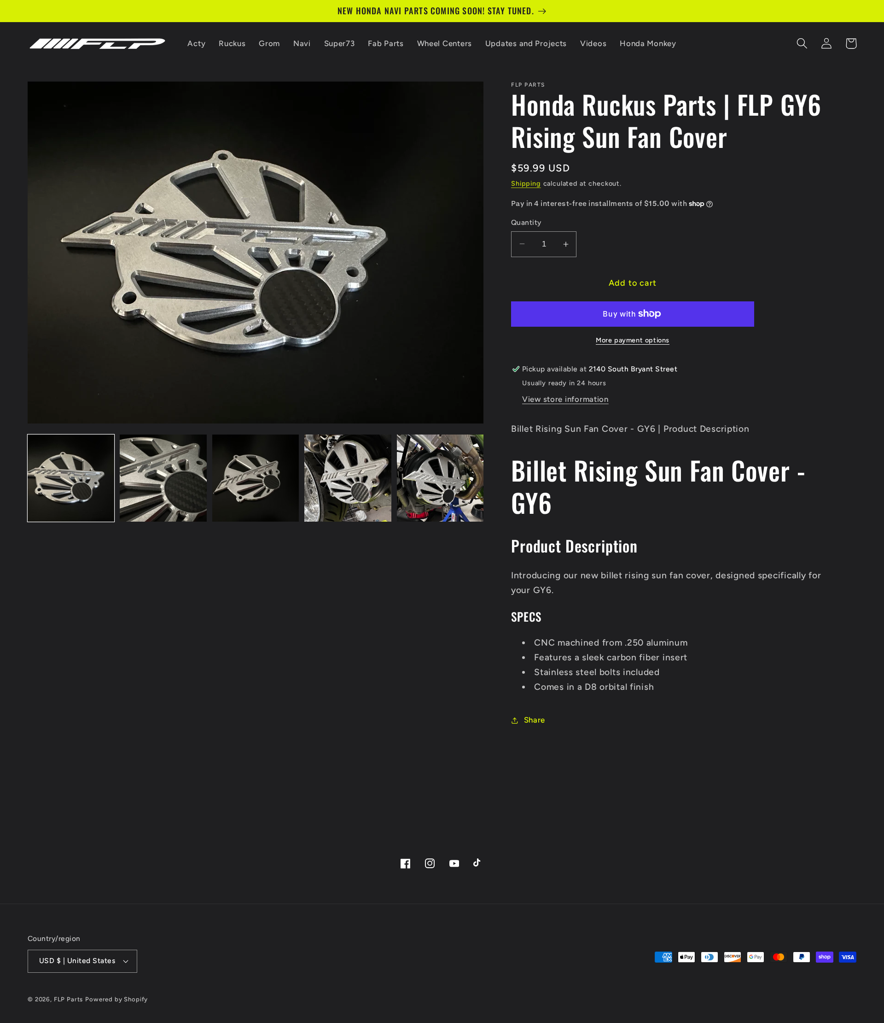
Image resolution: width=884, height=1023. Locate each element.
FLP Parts (68, 999)
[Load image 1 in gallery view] (71, 478)
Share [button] (534, 719)
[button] (802, 43)
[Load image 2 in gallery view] (163, 478)
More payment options (632, 340)
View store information (565, 399)
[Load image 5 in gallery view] (440, 478)
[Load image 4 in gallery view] (347, 478)
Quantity (526, 222)
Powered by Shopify (116, 999)
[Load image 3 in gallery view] (255, 478)
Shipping (526, 183)
